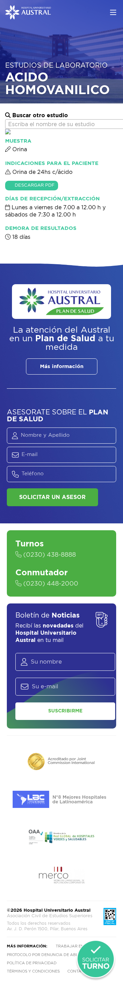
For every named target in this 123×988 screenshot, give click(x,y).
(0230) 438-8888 (49, 555)
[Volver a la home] (28, 16)
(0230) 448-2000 (50, 584)
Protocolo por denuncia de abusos (46, 955)
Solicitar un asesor (52, 497)
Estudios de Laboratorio (56, 65)
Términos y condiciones (33, 971)
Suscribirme (65, 711)
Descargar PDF (35, 185)
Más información (61, 366)
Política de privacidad (32, 963)
